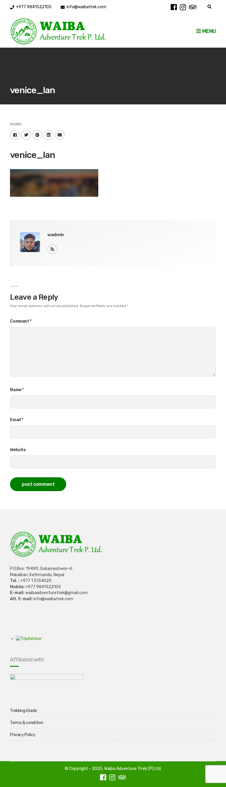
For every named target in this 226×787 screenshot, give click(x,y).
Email (16, 419)
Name (17, 389)
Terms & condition (26, 722)
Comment (20, 321)
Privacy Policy (22, 734)
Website (18, 449)
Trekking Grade (23, 710)
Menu (208, 31)
